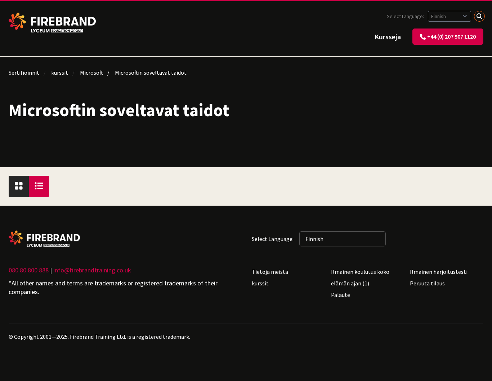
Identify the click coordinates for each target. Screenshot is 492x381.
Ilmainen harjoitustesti (439, 271)
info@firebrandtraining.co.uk (92, 270)
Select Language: (406, 16)
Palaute (340, 294)
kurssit (59, 72)
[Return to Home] (52, 22)
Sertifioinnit (24, 72)
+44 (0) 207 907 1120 (451, 36)
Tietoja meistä (270, 271)
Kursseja (388, 36)
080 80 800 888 (29, 270)
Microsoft (91, 72)
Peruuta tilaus (427, 283)
